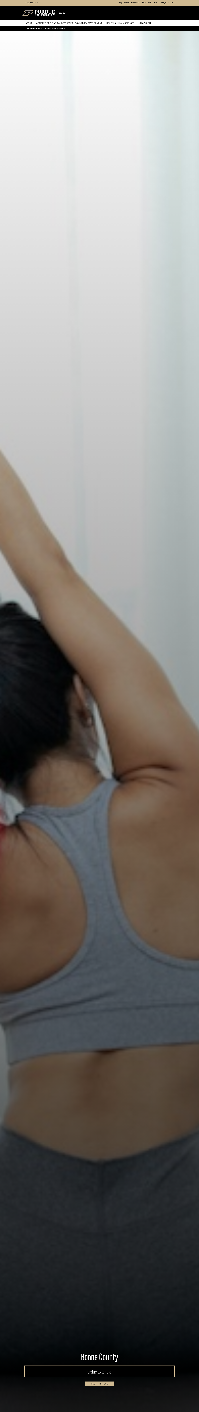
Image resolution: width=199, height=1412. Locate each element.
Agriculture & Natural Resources (54, 23)
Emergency (164, 3)
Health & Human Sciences (120, 23)
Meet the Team (99, 1384)
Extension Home (34, 28)
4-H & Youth (144, 23)
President (135, 3)
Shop (143, 3)
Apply (119, 3)
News (126, 3)
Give (155, 3)
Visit (149, 3)
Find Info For (31, 3)
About (28, 23)
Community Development (89, 23)
